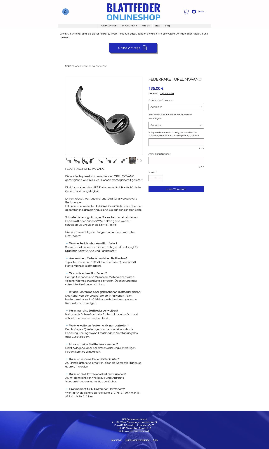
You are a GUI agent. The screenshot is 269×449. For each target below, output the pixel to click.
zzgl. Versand (167, 94)
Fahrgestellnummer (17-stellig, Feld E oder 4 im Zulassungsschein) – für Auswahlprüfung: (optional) (174, 134)
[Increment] (160, 178)
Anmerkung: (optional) (159, 154)
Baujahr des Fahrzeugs (161, 100)
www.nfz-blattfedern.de (137, 431)
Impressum (116, 440)
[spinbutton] (155, 178)
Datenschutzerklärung (138, 440)
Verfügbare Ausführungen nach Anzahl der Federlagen (170, 117)
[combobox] (176, 107)
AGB (155, 440)
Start (68, 66)
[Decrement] (151, 178)
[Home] (65, 11)
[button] (186, 11)
